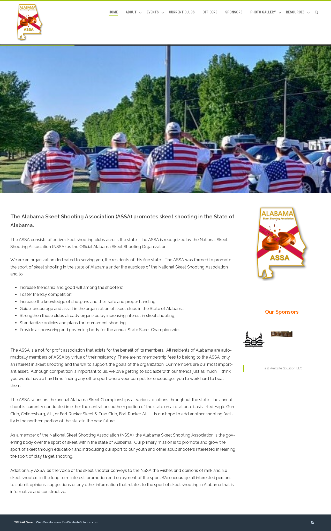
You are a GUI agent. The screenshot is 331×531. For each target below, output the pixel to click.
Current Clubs (182, 12)
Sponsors (234, 12)
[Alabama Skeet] (31, 22)
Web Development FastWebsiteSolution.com (67, 522)
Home (113, 12)
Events (153, 12)
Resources (295, 12)
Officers (209, 12)
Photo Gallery (263, 12)
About (131, 12)
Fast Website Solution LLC (282, 368)
